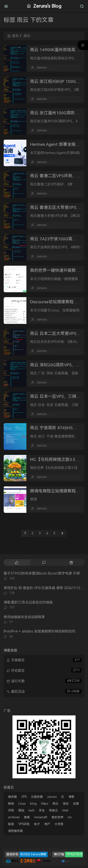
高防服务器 (15, 831)
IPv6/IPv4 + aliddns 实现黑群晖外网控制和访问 (39, 631)
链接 (11, 824)
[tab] (16, 562)
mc (70, 817)
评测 (11, 810)
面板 (27, 817)
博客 (71, 797)
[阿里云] (28, 860)
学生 (42, 810)
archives (14, 817)
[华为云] (43, 860)
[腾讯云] (12, 860)
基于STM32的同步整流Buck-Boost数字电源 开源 (42, 573)
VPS (24, 797)
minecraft (40, 817)
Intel (65, 810)
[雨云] (58, 860)
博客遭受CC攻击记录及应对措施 (28, 602)
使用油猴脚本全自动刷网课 (24, 617)
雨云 (55, 803)
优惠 (76, 803)
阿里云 (53, 810)
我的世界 (57, 817)
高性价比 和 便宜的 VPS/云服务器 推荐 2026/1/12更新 (45, 588)
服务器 (12, 797)
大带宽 (59, 824)
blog (33, 803)
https (44, 803)
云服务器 (37, 797)
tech (31, 810)
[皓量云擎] (65, 860)
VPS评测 (24, 824)
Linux (22, 803)
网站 (21, 810)
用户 (47, 824)
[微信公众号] (44, 746)
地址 (66, 803)
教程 (11, 803)
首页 (15, 36)
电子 (37, 824)
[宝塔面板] (54, 860)
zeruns (42, 67)
